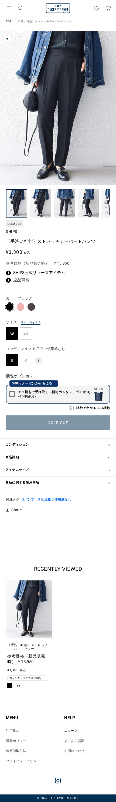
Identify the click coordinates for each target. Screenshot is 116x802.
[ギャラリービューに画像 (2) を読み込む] (40, 203)
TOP (9, 21)
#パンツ (28, 499)
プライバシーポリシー (23, 761)
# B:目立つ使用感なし (54, 499)
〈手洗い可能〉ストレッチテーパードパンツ (27, 647)
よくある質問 (74, 741)
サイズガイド (29, 322)
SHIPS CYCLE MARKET (63, 798)
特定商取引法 (16, 751)
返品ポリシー (16, 741)
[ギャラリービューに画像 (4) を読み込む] (88, 203)
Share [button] (16, 510)
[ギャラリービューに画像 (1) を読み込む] (16, 203)
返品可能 (19, 280)
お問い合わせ (74, 751)
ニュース (71, 731)
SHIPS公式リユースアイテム (36, 272)
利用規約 (12, 731)
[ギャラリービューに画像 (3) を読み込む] (64, 203)
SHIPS (11, 231)
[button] (20, 8)
